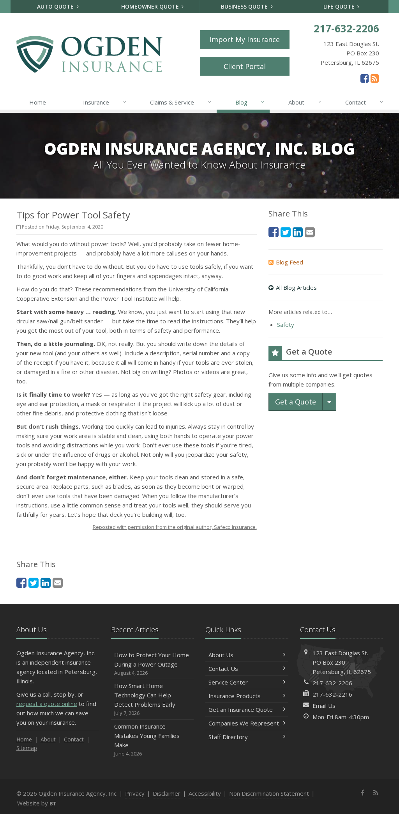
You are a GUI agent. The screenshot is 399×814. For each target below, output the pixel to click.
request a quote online (46, 704)
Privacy (135, 793)
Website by (36, 803)
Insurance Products (234, 696)
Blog (250, 102)
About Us (220, 655)
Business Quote (245, 6)
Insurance (104, 102)
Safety (285, 324)
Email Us (323, 705)
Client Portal (245, 66)
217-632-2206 (332, 683)
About (304, 102)
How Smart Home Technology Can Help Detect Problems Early (144, 699)
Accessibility (205, 793)
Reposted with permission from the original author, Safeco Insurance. (175, 526)
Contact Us (223, 668)
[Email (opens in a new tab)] (58, 583)
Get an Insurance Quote (240, 709)
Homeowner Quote (150, 6)
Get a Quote (295, 401)
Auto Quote (56, 6)
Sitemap (26, 748)
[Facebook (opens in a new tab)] (364, 78)
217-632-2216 (332, 694)
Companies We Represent (243, 723)
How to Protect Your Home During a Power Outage (151, 663)
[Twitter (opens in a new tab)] (33, 583)
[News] (375, 78)
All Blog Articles (296, 287)
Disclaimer (166, 793)
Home (37, 102)
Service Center (228, 682)
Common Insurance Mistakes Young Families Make (147, 739)
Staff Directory (228, 737)
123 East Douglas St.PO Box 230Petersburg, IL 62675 (341, 662)
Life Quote (339, 6)
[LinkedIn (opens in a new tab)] (46, 583)
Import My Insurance (245, 39)
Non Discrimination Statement (269, 793)
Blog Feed (289, 262)
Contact (364, 102)
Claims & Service (180, 102)
